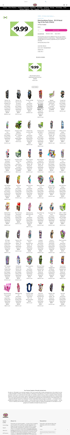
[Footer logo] (5, 415)
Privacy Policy (46, 432)
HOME (39, 16)
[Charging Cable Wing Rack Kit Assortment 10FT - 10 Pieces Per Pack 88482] (29, 287)
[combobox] (33, 1)
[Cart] (66, 4)
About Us (5, 430)
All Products (5, 433)
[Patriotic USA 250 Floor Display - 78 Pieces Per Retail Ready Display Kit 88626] (18, 234)
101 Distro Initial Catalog (47, 16)
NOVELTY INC (41, 18)
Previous (8, 29)
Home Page (5, 425)
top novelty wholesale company (24, 432)
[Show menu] (3, 4)
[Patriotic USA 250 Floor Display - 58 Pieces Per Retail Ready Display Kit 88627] (51, 287)
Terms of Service (53, 432)
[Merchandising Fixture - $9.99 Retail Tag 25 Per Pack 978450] (35, 67)
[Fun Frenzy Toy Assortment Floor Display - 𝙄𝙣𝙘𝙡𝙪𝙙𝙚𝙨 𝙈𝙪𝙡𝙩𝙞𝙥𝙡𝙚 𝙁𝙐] (40, 94)
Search (4, 427)
